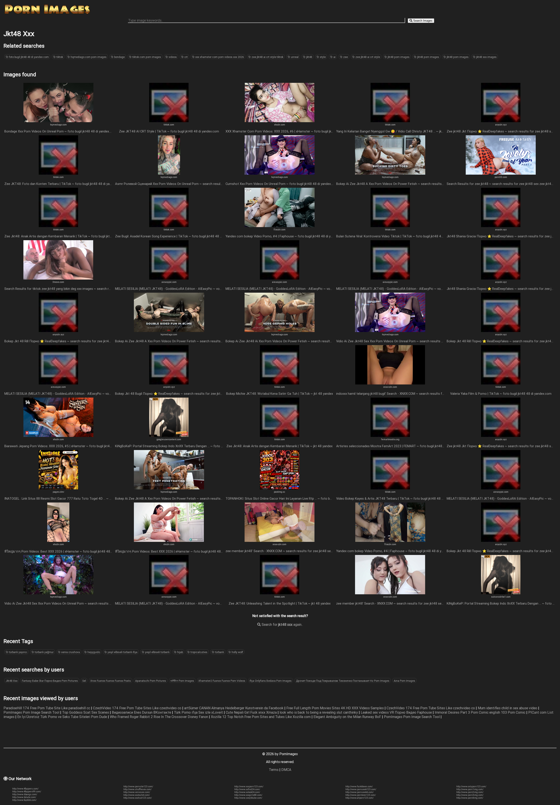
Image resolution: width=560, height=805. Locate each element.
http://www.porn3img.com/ (469, 795)
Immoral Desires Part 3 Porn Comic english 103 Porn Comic (480, 712)
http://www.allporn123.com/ (359, 797)
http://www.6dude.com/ (24, 797)
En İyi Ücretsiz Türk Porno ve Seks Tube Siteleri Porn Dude (62, 717)
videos (172, 57)
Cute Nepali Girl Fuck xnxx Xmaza (252, 712)
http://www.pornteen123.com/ (360, 795)
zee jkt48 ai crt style (367, 57)
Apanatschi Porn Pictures (150, 680)
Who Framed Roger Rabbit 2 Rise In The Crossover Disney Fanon (159, 717)
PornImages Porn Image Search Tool (32, 712)
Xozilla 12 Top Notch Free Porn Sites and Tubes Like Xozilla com (261, 717)
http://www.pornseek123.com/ (360, 789)
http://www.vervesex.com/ (136, 792)
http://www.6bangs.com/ (24, 794)
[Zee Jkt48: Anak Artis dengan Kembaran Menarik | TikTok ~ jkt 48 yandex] (279, 435)
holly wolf (237, 652)
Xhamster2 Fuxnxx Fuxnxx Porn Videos (221, 680)
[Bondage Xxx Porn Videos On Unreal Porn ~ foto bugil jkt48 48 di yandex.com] (58, 121)
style (322, 57)
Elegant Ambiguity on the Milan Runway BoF (347, 717)
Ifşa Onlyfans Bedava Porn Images (271, 680)
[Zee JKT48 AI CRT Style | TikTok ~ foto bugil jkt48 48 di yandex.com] (169, 121)
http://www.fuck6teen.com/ (359, 786)
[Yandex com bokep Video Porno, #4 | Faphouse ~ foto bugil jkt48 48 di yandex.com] (280, 226)
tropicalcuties (198, 652)
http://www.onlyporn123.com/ (471, 786)
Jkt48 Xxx (12, 680)
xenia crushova (70, 652)
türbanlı (219, 652)
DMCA (286, 769)
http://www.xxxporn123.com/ (248, 786)
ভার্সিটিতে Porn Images (182, 680)
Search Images (422, 20)
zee (345, 57)
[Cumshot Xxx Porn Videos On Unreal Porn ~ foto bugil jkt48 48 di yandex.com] (280, 173)
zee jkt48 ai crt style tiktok (267, 57)
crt (186, 57)
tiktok (59, 57)
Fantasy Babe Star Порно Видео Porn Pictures (50, 680)
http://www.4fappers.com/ (25, 788)
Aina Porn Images (404, 680)
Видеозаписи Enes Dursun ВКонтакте (142, 712)
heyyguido (93, 652)
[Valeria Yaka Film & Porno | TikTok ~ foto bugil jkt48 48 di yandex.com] (500, 383)
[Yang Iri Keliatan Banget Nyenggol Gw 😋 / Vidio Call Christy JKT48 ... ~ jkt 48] (390, 121)
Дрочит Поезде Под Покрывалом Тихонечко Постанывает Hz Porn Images (342, 680)
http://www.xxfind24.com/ (247, 789)
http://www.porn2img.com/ (469, 792)
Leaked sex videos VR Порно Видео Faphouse (397, 712)
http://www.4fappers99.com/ (26, 791)
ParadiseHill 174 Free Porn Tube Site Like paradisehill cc (47, 708)
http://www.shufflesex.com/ (137, 789)
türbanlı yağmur (44, 652)
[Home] (47, 14)
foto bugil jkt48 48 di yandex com (28, 57)
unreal (294, 57)
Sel (84, 680)
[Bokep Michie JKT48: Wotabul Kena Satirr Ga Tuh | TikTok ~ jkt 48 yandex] (279, 383)
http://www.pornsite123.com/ (138, 786)
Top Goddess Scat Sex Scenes (86, 712)
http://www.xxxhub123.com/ (137, 797)
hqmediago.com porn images (88, 57)
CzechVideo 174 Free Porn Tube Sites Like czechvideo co (137, 708)
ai (334, 57)
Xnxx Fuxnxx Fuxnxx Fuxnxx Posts (110, 680)
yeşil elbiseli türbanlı (157, 652)
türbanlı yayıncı (17, 652)
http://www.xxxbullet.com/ (136, 795)
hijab (180, 652)
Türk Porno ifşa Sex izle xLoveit (199, 712)
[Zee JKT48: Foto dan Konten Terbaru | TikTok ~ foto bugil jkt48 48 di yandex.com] (58, 173)
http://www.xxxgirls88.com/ (248, 795)
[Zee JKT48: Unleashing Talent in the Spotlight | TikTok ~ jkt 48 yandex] (279, 593)
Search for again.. (282, 624)
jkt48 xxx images (486, 57)
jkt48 (309, 57)
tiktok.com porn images (146, 57)
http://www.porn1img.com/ (469, 789)
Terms (273, 769)
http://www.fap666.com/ (24, 800)
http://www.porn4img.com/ (469, 797)
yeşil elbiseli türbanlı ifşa (122, 652)
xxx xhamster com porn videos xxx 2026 (219, 57)
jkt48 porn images (398, 57)
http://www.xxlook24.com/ (247, 792)
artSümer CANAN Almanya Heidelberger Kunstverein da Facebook (234, 708)
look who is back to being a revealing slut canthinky (319, 712)
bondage (119, 57)
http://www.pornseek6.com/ (359, 792)
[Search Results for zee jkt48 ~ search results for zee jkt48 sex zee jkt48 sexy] (501, 173)
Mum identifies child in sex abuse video (508, 708)
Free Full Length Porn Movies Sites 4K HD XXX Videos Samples (335, 708)
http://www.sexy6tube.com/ (248, 797)
